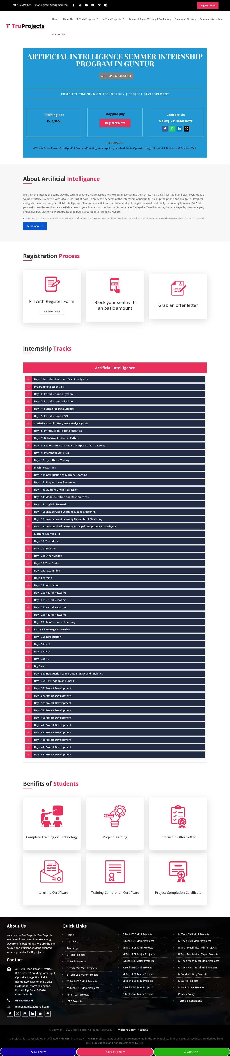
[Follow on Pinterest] (48, 1014)
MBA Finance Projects (191, 987)
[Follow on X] (186, 129)
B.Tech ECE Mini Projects (137, 934)
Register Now (115, 123)
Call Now (40, 1051)
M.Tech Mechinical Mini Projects (197, 967)
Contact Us (58, 34)
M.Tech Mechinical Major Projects (198, 961)
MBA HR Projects (188, 980)
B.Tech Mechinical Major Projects (198, 954)
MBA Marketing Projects (192, 974)
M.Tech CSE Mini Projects (82, 981)
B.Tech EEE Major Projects (138, 961)
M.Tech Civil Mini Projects (193, 934)
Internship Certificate (52, 892)
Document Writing (185, 19)
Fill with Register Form (51, 301)
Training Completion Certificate (115, 892)
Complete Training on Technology (51, 837)
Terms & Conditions (190, 1000)
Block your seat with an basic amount (115, 305)
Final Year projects (78, 994)
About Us (68, 19)
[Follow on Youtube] (40, 1014)
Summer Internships (211, 19)
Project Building (115, 837)
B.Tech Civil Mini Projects (138, 987)
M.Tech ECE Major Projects (139, 954)
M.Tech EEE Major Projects (139, 974)
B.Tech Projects (86, 19)
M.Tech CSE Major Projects (83, 988)
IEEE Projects (74, 1001)
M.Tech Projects (112, 19)
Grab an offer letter (178, 305)
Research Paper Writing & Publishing (150, 19)
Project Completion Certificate (178, 892)
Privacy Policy (186, 994)
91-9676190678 (24, 1000)
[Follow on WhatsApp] (172, 129)
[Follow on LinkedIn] (179, 129)
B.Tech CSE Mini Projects (82, 968)
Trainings (72, 948)
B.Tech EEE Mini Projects (137, 967)
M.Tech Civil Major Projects (194, 941)
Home (55, 19)
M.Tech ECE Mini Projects (138, 947)
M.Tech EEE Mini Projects (138, 980)
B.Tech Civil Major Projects (139, 994)
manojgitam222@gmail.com (32, 1006)
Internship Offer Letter (178, 837)
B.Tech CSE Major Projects (82, 974)
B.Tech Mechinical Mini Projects (197, 947)
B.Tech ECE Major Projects (138, 941)
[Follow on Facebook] (165, 129)
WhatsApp (193, 1051)
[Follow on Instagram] (25, 1014)
